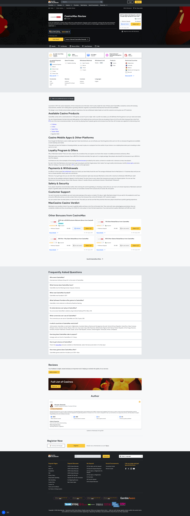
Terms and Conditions (53, 486)
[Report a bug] (130, 31)
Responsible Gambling (53, 477)
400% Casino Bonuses (73, 468)
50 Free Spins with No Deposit (94, 466)
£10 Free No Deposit (91, 479)
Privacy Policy (51, 475)
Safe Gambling (52, 480)
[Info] (3, 512)
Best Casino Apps (72, 482)
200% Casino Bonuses (73, 473)
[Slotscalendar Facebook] (126, 468)
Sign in (107, 445)
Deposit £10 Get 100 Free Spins (75, 477)
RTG (49, 121)
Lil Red (53, 127)
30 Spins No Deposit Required (94, 468)
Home (49, 466)
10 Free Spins (90, 477)
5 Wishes (53, 124)
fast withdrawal (67, 171)
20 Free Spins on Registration (94, 474)
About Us (50, 468)
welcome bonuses (81, 160)
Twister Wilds (55, 131)
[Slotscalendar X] (129, 468)
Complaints (51, 471)
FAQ (49, 473)
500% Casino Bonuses (73, 466)
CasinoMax (59, 345)
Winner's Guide (109, 468)
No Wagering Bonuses (73, 480)
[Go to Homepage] (53, 2)
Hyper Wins (54, 129)
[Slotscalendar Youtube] (134, 468)
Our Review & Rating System (55, 489)
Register (76, 445)
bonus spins (130, 163)
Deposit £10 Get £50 (73, 475)
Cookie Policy (51, 482)
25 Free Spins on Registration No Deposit (94, 471)
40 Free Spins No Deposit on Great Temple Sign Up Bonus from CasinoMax (130, 15)
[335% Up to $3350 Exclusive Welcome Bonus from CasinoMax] (53, 222)
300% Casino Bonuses (73, 471)
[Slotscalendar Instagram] (131, 468)
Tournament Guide (110, 466)
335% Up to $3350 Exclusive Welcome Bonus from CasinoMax (75, 221)
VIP (73, 165)
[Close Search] (101, 2)
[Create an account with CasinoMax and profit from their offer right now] (88, 232)
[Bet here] (53, 35)
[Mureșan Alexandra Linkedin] (139, 402)
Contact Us (51, 484)
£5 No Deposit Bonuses (92, 481)
